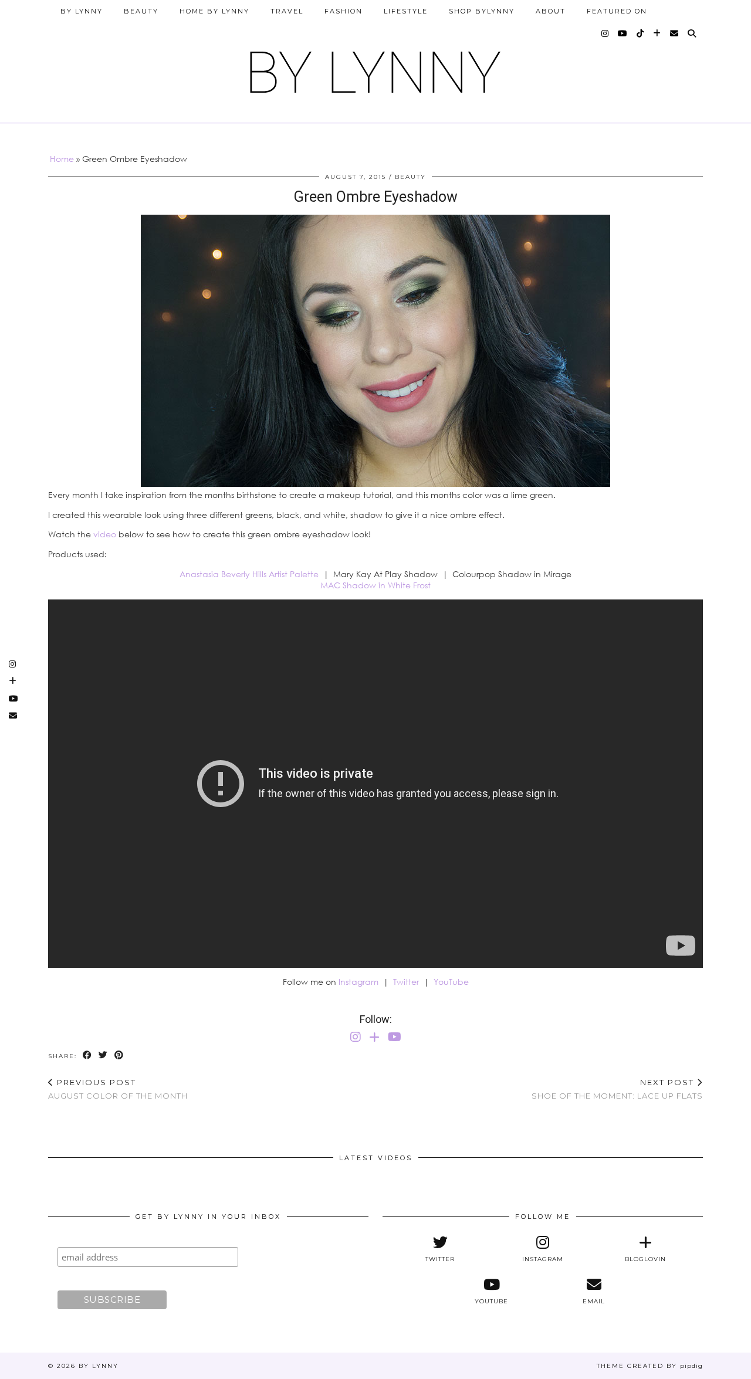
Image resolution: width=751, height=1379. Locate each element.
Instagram (358, 982)
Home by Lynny (214, 11)
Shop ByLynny (482, 11)
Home (62, 159)
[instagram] (605, 33)
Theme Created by (650, 1366)
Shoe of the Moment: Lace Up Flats (617, 1089)
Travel (286, 11)
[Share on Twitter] (103, 1055)
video (104, 534)
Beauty (141, 11)
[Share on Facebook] (88, 1055)
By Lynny (81, 11)
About (551, 11)
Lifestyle (406, 11)
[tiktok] (641, 33)
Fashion (343, 11)
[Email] (674, 33)
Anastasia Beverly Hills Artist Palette (249, 574)
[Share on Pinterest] (119, 1055)
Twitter (406, 982)
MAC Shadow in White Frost (375, 585)
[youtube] (623, 33)
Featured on (617, 11)
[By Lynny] (375, 67)
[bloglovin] (657, 33)
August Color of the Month (118, 1089)
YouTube (451, 982)
